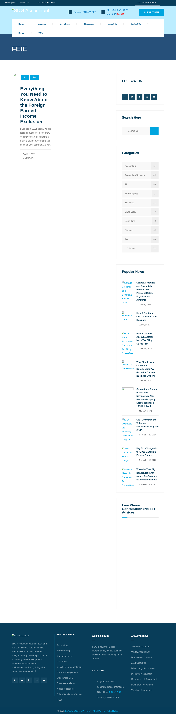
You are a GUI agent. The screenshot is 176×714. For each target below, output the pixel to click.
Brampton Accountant (141, 657)
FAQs (40, 33)
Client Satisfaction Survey (69, 694)
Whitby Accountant (140, 652)
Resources (89, 24)
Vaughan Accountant (141, 690)
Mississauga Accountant (143, 668)
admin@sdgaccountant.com (17, 3)
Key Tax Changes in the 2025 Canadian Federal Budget (146, 451)
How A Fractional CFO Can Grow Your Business (146, 316)
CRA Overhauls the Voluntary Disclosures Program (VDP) (147, 425)
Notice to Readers (66, 689)
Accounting (130, 166)
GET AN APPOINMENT (148, 3)
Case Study (130, 212)
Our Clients (65, 24)
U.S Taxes (130, 248)
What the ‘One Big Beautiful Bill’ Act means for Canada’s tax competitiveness (146, 474)
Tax (34, 77)
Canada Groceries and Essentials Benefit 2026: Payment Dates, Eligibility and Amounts (145, 291)
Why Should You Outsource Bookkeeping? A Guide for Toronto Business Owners (145, 369)
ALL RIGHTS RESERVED (106, 711)
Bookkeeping (131, 193)
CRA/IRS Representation (69, 667)
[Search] (154, 131)
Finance (129, 230)
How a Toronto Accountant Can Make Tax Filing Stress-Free (144, 338)
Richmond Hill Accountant (144, 679)
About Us (112, 24)
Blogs (21, 33)
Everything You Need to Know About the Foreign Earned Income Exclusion (34, 105)
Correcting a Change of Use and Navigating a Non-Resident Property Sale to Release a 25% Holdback (147, 397)
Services (42, 24)
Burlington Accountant (142, 685)
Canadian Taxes (65, 656)
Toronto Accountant (140, 646)
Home (21, 24)
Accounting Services (135, 175)
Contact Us (135, 24)
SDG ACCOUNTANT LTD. (78, 711)
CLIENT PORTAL (152, 12)
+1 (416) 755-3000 (106, 681)
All (25, 77)
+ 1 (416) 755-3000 (46, 3)
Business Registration (67, 672)
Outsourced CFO (65, 678)
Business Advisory (66, 683)
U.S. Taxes (62, 661)
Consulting (130, 221)
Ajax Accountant (139, 663)
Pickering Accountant (141, 674)
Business (129, 202)
